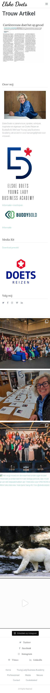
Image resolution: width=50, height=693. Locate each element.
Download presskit (10, 247)
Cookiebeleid (31, 680)
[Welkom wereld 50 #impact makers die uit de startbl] (25, 395)
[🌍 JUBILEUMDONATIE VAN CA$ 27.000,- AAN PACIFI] (25, 551)
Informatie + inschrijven (12, 205)
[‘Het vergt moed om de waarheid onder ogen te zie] (25, 499)
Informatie (6, 227)
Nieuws (40, 675)
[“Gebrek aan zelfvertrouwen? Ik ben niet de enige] (25, 343)
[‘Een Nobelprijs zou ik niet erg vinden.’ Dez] (25, 447)
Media (28, 675)
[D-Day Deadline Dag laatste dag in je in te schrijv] (25, 603)
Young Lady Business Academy (30, 670)
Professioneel (13, 675)
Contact (16, 680)
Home (8, 670)
